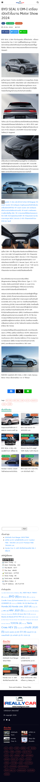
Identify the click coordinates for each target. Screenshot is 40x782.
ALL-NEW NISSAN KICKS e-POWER (10, 593)
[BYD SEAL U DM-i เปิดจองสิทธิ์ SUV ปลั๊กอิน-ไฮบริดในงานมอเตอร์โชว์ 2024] (10, 440)
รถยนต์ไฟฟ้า (6, 635)
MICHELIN (28, 617)
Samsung (35, 619)
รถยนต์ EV (34, 400)
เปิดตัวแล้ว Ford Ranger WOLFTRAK (17, 537)
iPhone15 (9, 614)
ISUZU (16, 614)
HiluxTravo (32, 603)
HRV (5, 611)
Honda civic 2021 (22, 606)
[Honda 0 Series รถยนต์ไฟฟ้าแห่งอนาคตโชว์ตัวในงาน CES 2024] (10, 460)
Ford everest (20, 600)
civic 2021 (32, 597)
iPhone (3, 614)
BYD (14, 596)
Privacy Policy (27, 687)
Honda (6, 606)
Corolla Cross (7, 600)
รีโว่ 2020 (25, 635)
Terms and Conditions (15, 687)
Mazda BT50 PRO (16, 617)
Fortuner (29, 600)
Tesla (8, 623)
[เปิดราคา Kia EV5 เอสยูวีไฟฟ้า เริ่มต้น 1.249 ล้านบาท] (30, 440)
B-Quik (6, 597)
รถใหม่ (4, 404)
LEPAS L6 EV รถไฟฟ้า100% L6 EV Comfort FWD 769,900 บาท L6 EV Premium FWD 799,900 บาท (20, 543)
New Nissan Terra (8, 619)
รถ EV (27, 400)
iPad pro (26, 611)
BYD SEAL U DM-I (19, 400)
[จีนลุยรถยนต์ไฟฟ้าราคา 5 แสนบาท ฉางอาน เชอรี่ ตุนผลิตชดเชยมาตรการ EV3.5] (10, 419)
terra (3, 623)
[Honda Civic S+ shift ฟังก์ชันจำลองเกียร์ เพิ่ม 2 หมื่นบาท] (7, 740)
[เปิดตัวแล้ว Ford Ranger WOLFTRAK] (11, 650)
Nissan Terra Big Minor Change (22, 619)
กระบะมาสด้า (20, 628)
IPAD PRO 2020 (34, 611)
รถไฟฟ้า (10, 404)
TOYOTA (16, 623)
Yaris (24, 623)
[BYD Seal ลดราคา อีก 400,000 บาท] (30, 419)
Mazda (4, 617)
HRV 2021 (16, 610)
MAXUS (33, 614)
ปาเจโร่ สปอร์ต (10, 632)
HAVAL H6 (22, 603)
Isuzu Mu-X (25, 614)
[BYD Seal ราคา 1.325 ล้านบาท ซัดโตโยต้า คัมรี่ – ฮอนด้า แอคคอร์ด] (30, 460)
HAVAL (14, 603)
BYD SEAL (9, 400)
